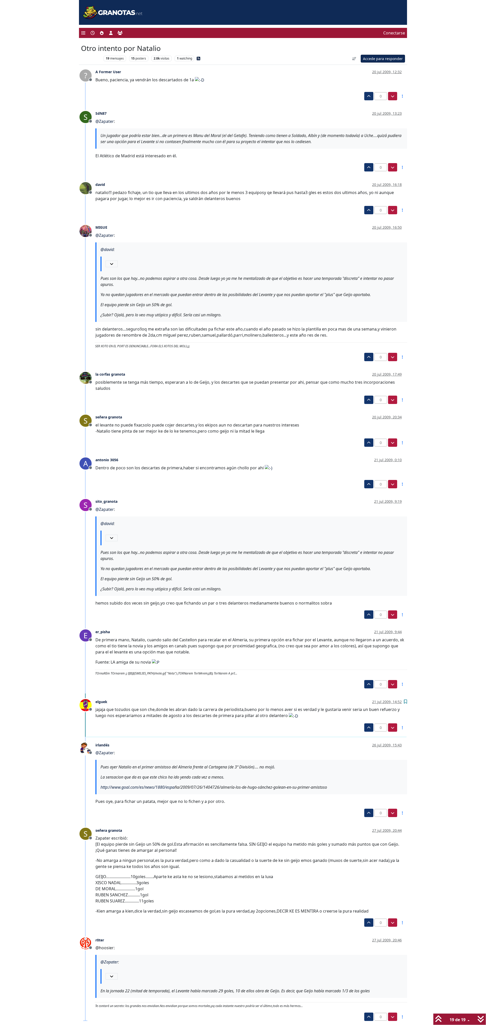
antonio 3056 (106, 459)
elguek (101, 701)
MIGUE (101, 227)
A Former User (108, 71)
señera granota (108, 417)
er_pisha (102, 631)
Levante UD (91, 58)
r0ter (99, 940)
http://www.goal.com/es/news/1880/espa (137, 787)
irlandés (102, 745)
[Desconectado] (87, 187)
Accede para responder (383, 58)
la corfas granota (110, 374)
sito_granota (106, 501)
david (100, 184)
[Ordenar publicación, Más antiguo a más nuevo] (354, 59)
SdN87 (101, 113)
